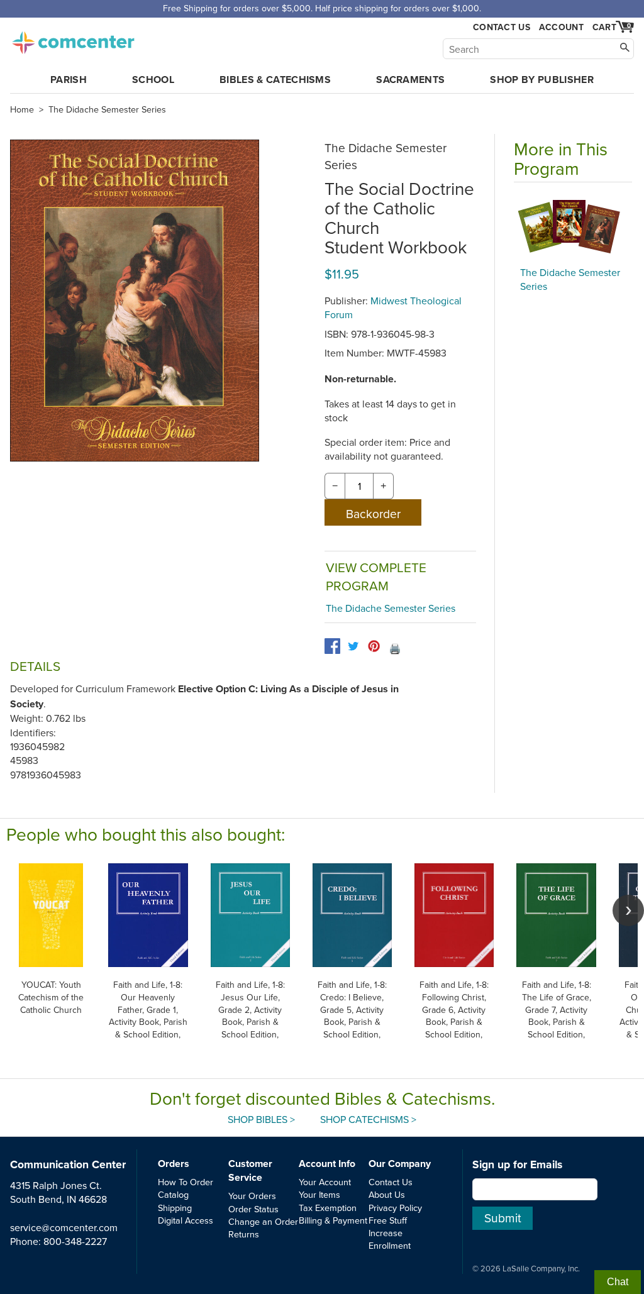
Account (561, 27)
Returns (243, 1234)
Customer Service (250, 1170)
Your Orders (252, 1195)
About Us (387, 1194)
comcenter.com (73, 39)
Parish (68, 79)
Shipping (175, 1207)
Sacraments (410, 79)
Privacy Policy (395, 1207)
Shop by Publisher (541, 79)
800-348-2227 (75, 1241)
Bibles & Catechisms (275, 79)
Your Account (325, 1181)
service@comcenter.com (64, 1227)
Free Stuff (388, 1220)
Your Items (319, 1194)
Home (22, 109)
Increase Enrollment (390, 1239)
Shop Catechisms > (368, 1119)
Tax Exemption (328, 1207)
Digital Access (185, 1220)
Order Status (253, 1208)
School (153, 79)
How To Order (185, 1181)
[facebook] (332, 646)
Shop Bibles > (261, 1119)
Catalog (173, 1194)
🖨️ (395, 648)
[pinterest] (374, 646)
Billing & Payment (333, 1220)
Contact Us (501, 27)
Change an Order (263, 1221)
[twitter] (353, 646)
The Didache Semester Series (107, 109)
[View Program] (573, 227)
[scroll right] (628, 910)
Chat (617, 1281)
